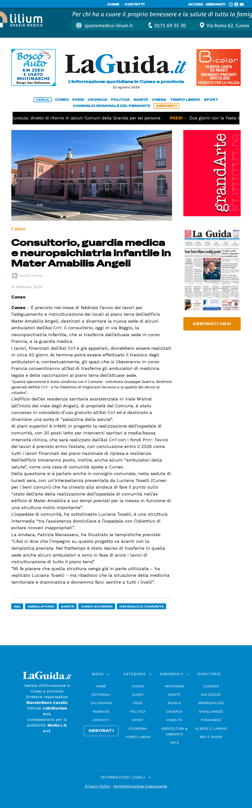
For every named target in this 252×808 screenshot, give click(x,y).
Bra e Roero (211, 737)
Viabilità (174, 720)
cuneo (62, 100)
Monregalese (211, 703)
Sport (137, 720)
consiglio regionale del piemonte (111, 106)
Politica (137, 711)
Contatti (101, 720)
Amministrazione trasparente (140, 786)
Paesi (137, 703)
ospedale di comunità (141, 606)
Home (101, 686)
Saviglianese (211, 711)
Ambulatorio (41, 606)
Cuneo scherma (97, 606)
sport (211, 100)
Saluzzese (211, 694)
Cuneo (137, 694)
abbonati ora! (212, 323)
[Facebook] (236, 4)
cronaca (98, 100)
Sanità (67, 606)
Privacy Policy (97, 786)
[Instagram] (231, 4)
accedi (195, 4)
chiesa (159, 100)
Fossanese (211, 720)
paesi (78, 100)
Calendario (101, 703)
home (113, 4)
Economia (138, 728)
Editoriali (101, 694)
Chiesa (138, 686)
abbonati (215, 4)
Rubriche (101, 711)
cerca (42, 99)
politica (120, 100)
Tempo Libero (138, 737)
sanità (140, 100)
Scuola (174, 703)
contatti (135, 4)
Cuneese (211, 686)
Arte (174, 742)
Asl (17, 606)
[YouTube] (242, 4)
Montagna (174, 686)
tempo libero (185, 100)
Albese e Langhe (211, 728)
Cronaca (174, 711)
